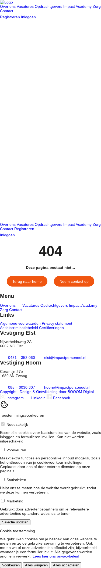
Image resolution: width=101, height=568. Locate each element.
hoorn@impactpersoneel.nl (66, 387)
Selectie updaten (15, 522)
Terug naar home (27, 281)
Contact (6, 11)
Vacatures (26, 6)
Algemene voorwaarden (21, 323)
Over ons (8, 6)
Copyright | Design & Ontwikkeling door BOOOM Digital (47, 392)
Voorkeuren (11, 565)
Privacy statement (57, 323)
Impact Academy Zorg (82, 6)
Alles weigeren (36, 565)
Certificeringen (51, 328)
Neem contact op (74, 281)
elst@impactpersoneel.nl (64, 357)
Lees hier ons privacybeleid (56, 556)
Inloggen (29, 17)
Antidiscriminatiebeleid (19, 328)
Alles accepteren (66, 565)
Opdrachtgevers (49, 6)
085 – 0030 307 (21, 387)
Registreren (10, 17)
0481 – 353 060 (21, 357)
